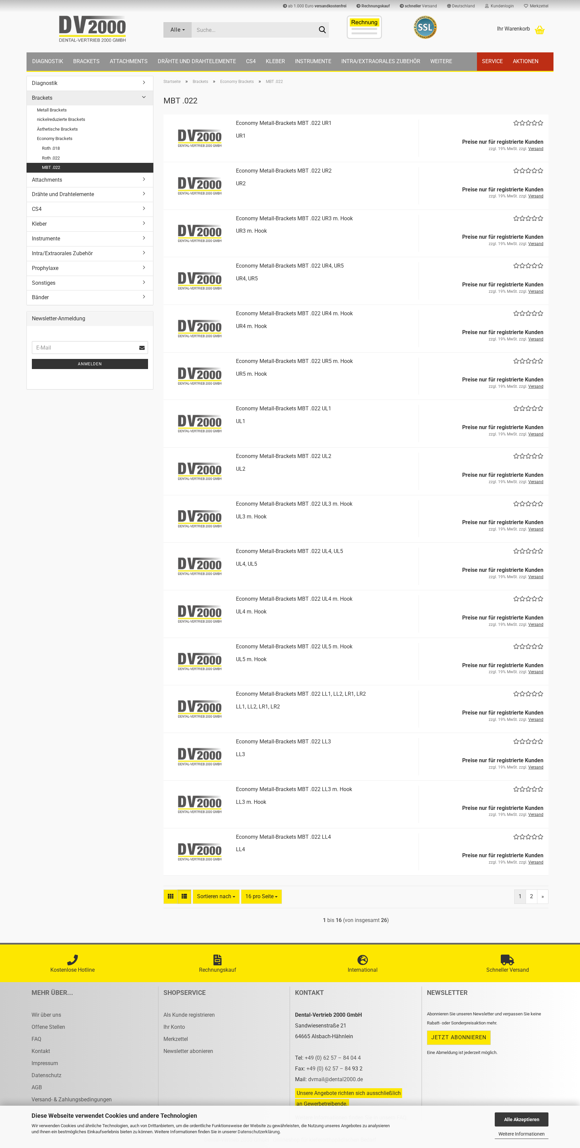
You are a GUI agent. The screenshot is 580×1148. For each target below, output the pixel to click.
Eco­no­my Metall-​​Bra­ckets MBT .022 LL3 (283, 741)
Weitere (441, 61)
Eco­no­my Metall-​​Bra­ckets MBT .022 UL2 (283, 456)
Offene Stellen (48, 1027)
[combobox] (216, 896)
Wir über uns (46, 1015)
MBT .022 (51, 167)
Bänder (40, 297)
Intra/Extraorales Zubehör (380, 61)
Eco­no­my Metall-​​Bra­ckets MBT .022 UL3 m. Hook (294, 504)
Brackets (86, 61)
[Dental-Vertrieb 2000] (92, 29)
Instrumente (313, 61)
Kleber (275, 61)
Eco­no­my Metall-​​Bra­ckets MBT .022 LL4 (283, 837)
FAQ (36, 1039)
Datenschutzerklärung (259, 1131)
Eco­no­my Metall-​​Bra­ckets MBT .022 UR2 (284, 171)
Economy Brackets (54, 138)
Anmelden (90, 364)
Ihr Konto (174, 1027)
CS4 (251, 61)
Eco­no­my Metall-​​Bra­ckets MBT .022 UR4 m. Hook (294, 313)
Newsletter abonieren (188, 1051)
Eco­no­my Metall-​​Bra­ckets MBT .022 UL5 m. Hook (294, 646)
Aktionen (525, 61)
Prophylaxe (45, 268)
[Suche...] (322, 30)
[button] (461, 6)
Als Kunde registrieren (189, 1015)
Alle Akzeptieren (521, 1119)
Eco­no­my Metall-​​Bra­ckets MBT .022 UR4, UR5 (290, 266)
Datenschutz (46, 1075)
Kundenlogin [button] (501, 6)
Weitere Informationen (521, 1134)
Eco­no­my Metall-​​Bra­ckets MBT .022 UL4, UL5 (289, 551)
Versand (421, 6)
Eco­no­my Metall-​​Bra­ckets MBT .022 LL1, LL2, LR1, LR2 (301, 694)
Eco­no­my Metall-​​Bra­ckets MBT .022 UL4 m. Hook (294, 599)
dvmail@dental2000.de (335, 1079)
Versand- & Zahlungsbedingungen (72, 1099)
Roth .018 (51, 148)
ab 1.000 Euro (316, 6)
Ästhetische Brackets (57, 129)
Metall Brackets (52, 109)
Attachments (129, 61)
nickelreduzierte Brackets (61, 119)
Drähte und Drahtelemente (197, 61)
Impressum (45, 1063)
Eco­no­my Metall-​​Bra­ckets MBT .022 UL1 (283, 408)
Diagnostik (47, 61)
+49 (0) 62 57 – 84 (329, 1068)
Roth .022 (51, 157)
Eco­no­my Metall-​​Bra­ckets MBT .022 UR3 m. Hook (294, 218)
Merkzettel (538, 6)
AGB (37, 1087)
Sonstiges (43, 283)
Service (492, 61)
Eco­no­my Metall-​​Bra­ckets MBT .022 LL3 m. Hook (294, 789)
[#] (425, 27)
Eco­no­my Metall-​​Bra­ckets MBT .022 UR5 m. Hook (294, 361)
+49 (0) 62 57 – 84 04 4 (333, 1058)
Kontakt (41, 1051)
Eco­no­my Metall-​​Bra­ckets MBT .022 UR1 (284, 123)
